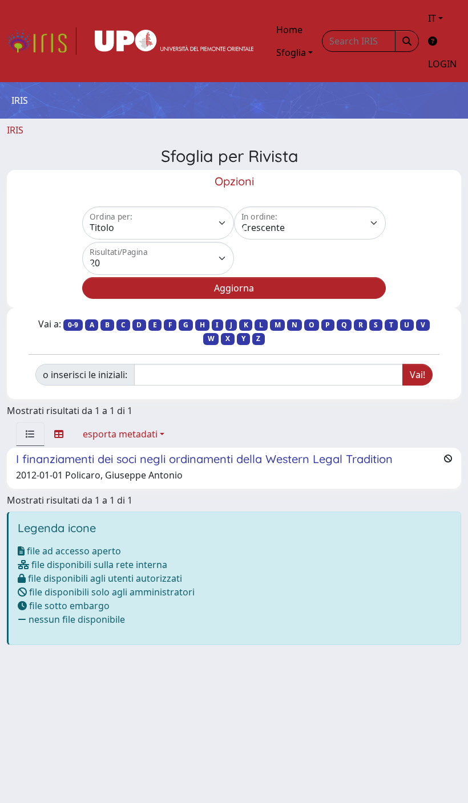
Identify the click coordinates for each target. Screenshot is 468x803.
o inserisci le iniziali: (85, 374)
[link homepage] (41, 41)
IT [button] (432, 18)
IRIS (15, 130)
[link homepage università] (174, 41)
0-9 (73, 325)
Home (289, 29)
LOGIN (442, 64)
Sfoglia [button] (291, 52)
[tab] (30, 434)
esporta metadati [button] (120, 434)
